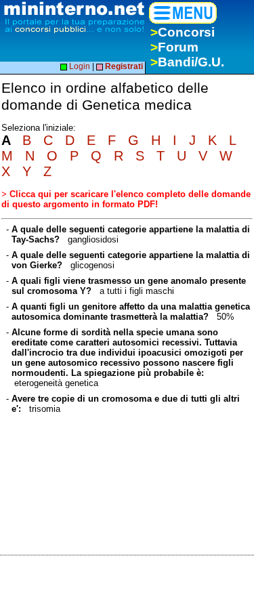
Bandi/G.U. (187, 62)
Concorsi (182, 32)
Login (78, 66)
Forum (174, 47)
